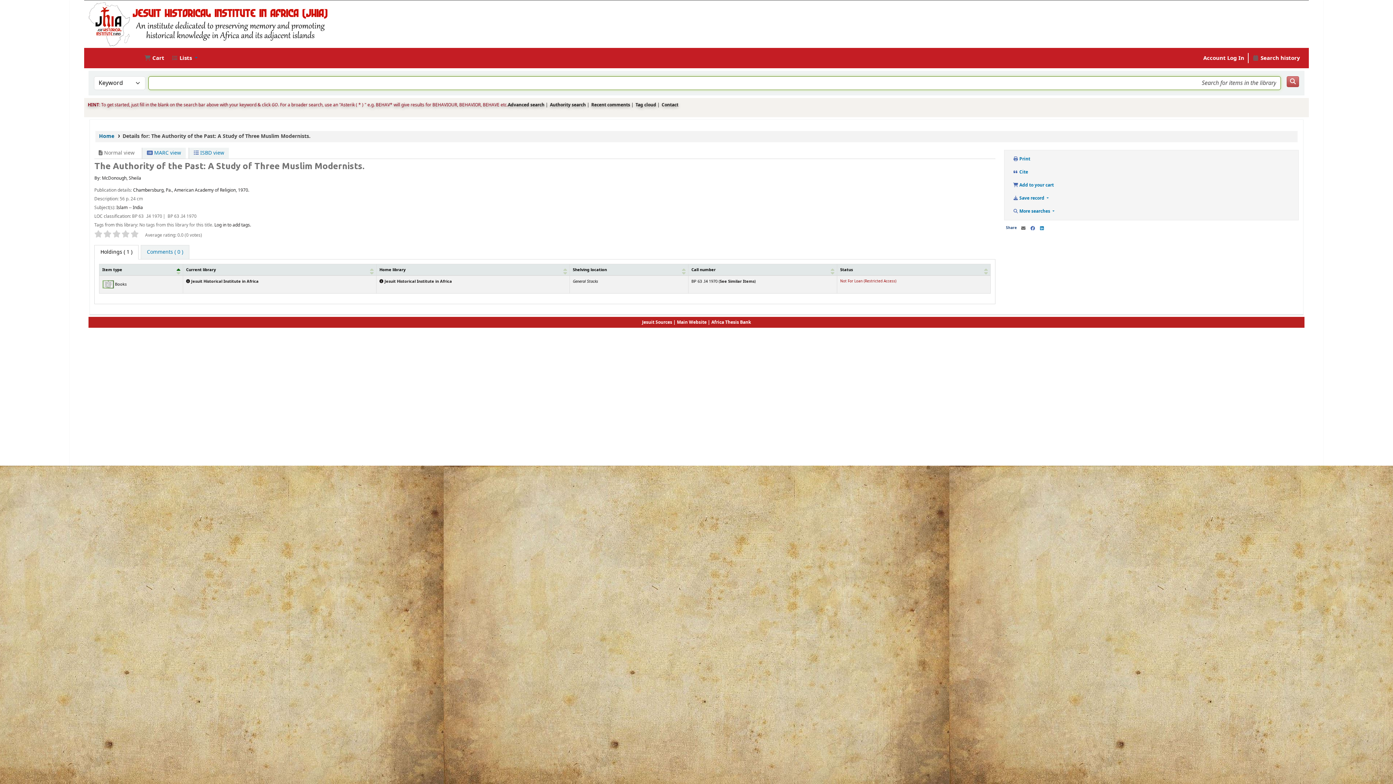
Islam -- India (129, 207)
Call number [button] (703, 270)
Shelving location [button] (590, 270)
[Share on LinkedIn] (1042, 228)
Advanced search (526, 105)
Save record (1031, 198)
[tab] (165, 252)
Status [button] (846, 270)
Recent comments (610, 105)
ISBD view (211, 153)
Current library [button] (201, 270)
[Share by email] (1023, 228)
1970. (243, 190)
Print (1024, 159)
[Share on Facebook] (1032, 228)
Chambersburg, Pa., (153, 190)
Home (106, 136)
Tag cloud (646, 105)
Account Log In (1223, 58)
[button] (154, 58)
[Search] (1293, 81)
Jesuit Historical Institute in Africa (224, 281)
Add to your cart (1036, 185)
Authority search (568, 105)
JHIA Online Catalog (108, 58)
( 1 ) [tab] (116, 252)
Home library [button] (392, 270)
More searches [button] (1034, 211)
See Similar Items (737, 281)
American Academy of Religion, (205, 190)
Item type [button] (112, 270)
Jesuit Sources (657, 322)
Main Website (692, 322)
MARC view (167, 153)
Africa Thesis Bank (731, 322)
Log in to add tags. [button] (232, 225)
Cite (1023, 172)
